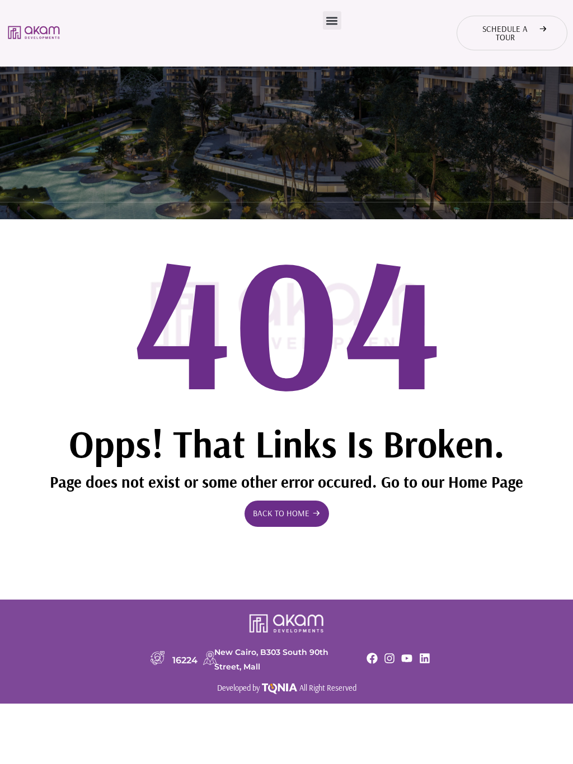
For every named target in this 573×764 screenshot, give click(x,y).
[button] (332, 20)
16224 (185, 660)
